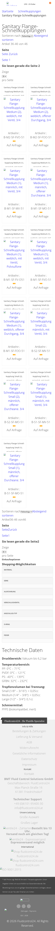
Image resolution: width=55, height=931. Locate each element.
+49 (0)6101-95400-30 (28, 804)
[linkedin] (29, 906)
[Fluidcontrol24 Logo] (13, 4)
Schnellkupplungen (29, 11)
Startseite (7, 11)
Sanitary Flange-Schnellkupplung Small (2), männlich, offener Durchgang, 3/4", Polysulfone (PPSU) (14, 380)
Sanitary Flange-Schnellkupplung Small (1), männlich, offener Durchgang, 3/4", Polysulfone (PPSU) (14, 451)
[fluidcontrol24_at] (24, 901)
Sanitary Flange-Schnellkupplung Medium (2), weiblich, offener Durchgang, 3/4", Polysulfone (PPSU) (41, 95)
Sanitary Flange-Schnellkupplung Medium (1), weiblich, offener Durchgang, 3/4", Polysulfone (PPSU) (14, 309)
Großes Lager (29, 823)
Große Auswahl (29, 817)
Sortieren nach (11, 36)
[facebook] (18, 906)
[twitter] (24, 906)
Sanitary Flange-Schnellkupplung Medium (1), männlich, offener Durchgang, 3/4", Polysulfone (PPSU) (41, 166)
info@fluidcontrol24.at (28, 808)
